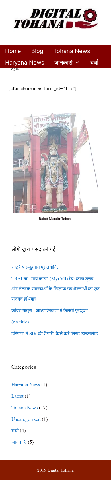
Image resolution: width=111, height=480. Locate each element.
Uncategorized (26, 419)
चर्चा (94, 62)
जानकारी (63, 62)
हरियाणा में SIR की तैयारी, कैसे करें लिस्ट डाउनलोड (54, 333)
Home (13, 51)
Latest (17, 396)
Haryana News (24, 62)
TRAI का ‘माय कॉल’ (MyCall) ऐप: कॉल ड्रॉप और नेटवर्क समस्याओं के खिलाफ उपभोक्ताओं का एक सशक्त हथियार (55, 288)
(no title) (20, 321)
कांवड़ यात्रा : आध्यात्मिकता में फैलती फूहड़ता (49, 310)
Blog (37, 51)
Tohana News (72, 51)
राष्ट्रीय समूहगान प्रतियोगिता (36, 267)
